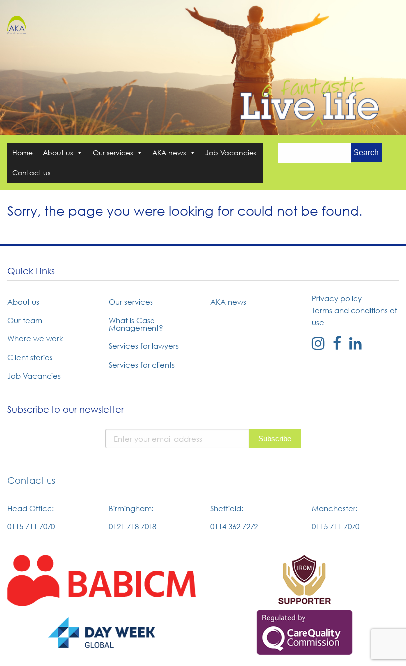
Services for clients (142, 364)
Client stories (29, 357)
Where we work (35, 338)
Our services (113, 152)
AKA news (169, 152)
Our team (24, 320)
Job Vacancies (230, 152)
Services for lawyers (144, 345)
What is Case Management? (136, 324)
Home (22, 152)
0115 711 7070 (31, 526)
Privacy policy (337, 298)
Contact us (31, 172)
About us (58, 152)
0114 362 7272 (234, 526)
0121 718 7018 (132, 526)
